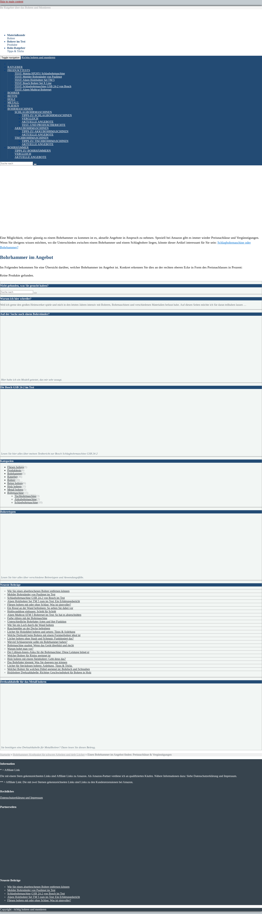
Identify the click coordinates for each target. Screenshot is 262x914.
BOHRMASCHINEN (20, 108)
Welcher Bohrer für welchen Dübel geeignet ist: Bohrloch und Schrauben (48, 669)
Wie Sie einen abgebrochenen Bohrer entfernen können (38, 591)
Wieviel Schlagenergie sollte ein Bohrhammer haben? (37, 641)
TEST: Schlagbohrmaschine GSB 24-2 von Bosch (43, 86)
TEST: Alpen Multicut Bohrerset (33, 89)
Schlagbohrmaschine (26, 502)
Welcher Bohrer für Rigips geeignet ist (28, 655)
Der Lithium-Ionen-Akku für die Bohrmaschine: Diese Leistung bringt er (48, 652)
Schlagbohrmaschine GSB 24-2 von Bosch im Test (36, 597)
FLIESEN (13, 105)
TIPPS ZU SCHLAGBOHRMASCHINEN (47, 115)
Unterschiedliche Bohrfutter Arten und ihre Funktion (36, 621)
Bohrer (11, 479)
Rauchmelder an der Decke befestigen (28, 628)
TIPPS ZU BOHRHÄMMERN (33, 150)
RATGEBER (15, 67)
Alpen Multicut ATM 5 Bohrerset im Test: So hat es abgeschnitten (44, 614)
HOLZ (11, 99)
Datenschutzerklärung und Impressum (21, 797)
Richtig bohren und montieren (38, 57)
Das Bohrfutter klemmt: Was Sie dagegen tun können (37, 662)
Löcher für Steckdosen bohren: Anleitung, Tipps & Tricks (40, 665)
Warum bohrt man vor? (20, 648)
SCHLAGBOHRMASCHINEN (33, 112)
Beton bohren (15, 483)
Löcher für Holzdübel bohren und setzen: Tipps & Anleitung (41, 631)
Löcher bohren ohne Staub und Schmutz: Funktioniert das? (40, 638)
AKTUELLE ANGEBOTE (37, 121)
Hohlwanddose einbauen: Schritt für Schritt (31, 611)
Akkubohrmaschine (25, 499)
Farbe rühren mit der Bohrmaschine (27, 618)
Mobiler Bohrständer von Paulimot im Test (31, 594)
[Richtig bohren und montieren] (44, 29)
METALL (13, 102)
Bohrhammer (14, 473)
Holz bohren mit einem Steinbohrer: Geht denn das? (36, 658)
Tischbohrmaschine (25, 496)
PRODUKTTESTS (18, 70)
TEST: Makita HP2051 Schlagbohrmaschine (40, 73)
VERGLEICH (30, 118)
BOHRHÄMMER (18, 147)
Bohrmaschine (15, 492)
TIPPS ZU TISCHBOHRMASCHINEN (45, 141)
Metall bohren (15, 489)
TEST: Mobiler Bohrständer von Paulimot (38, 76)
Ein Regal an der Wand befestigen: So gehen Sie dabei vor (40, 608)
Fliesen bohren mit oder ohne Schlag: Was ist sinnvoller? (39, 604)
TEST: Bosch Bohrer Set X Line (33, 83)
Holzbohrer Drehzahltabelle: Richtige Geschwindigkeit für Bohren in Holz (49, 672)
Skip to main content (11, 1)
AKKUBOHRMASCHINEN (32, 128)
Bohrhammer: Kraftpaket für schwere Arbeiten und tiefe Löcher (49, 754)
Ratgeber (12, 476)
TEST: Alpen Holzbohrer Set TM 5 (35, 79)
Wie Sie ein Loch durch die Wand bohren (30, 624)
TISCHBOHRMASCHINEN (31, 137)
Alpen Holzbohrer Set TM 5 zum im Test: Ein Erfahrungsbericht (43, 601)
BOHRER (13, 92)
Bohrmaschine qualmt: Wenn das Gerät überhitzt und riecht (40, 645)
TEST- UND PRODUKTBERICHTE (43, 124)
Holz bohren (14, 486)
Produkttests (14, 470)
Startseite (5, 754)
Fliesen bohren (15, 467)
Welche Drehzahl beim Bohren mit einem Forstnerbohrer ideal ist (43, 635)
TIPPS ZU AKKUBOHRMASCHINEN (45, 131)
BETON (12, 96)
